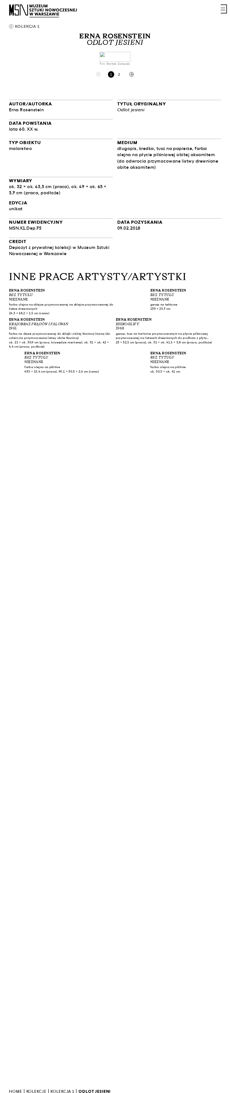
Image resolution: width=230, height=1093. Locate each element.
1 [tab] (111, 74)
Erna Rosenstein (115, 36)
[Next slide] (131, 74)
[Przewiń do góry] (216, 1088)
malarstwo (20, 148)
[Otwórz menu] (224, 8)
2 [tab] (119, 74)
